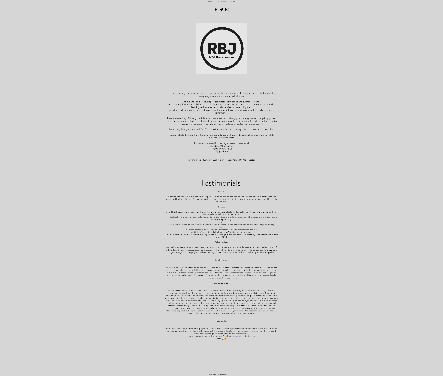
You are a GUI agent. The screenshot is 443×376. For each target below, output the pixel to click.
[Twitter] (221, 9)
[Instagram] (227, 9)
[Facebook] (215, 9)
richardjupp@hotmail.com (222, 146)
